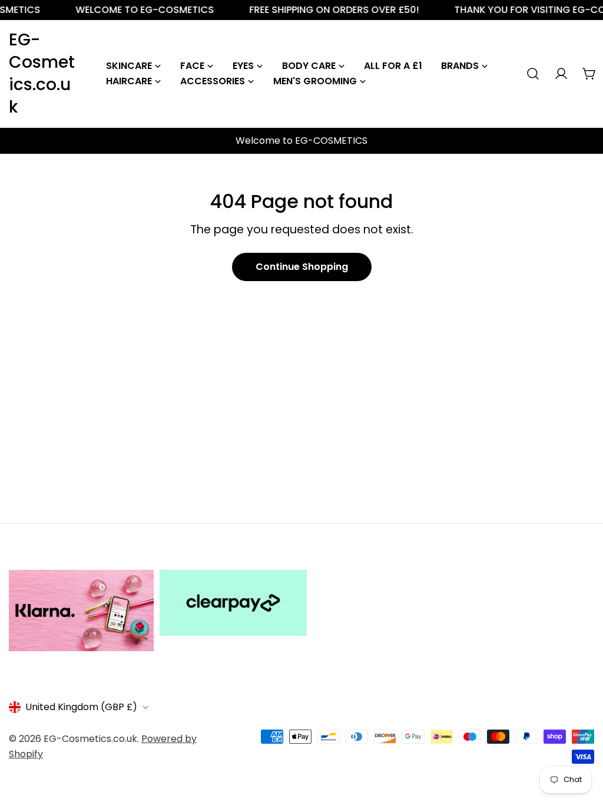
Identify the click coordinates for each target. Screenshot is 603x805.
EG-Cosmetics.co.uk (42, 73)
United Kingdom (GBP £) (81, 707)
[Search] (533, 73)
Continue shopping (302, 266)
